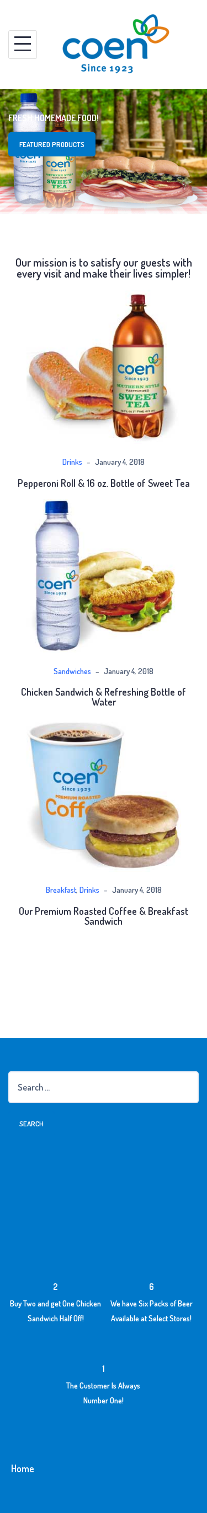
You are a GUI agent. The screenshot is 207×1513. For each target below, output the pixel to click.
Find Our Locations (90, 144)
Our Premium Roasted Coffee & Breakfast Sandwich (103, 916)
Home (22, 1468)
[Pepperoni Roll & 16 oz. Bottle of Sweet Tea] (103, 365)
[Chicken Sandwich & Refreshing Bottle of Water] (103, 574)
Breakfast (61, 889)
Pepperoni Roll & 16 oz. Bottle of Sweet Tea (104, 483)
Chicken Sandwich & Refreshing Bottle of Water (103, 697)
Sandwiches (72, 671)
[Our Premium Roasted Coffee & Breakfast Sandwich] (103, 793)
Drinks (72, 462)
